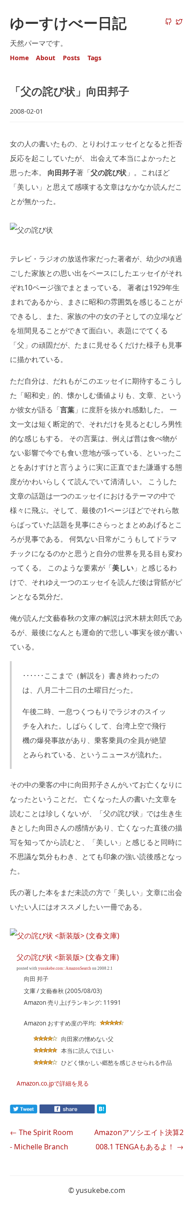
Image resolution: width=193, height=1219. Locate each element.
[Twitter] (179, 22)
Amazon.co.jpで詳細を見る (53, 1083)
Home (19, 57)
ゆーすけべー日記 (68, 22)
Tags (94, 57)
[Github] (168, 22)
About (45, 57)
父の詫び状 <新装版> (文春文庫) (68, 957)
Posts (71, 57)
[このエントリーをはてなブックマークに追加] (116, 1111)
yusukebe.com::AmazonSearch (64, 968)
